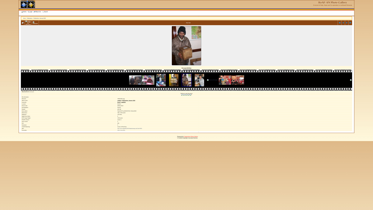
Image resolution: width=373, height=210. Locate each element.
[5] (191, 95)
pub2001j (123, 102)
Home (24, 18)
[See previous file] (343, 23)
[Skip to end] (350, 23)
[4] (189, 95)
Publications (29, 18)
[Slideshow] (35, 22)
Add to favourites (121, 130)
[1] (182, 95)
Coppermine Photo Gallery (191, 136)
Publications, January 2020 (40, 18)
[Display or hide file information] (28, 22)
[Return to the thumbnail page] (22, 23)
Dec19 (118, 102)
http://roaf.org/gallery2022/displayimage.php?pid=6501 (129, 128)
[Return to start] (339, 23)
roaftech (119, 100)
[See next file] (347, 23)
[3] (186, 95)
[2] (184, 95)
